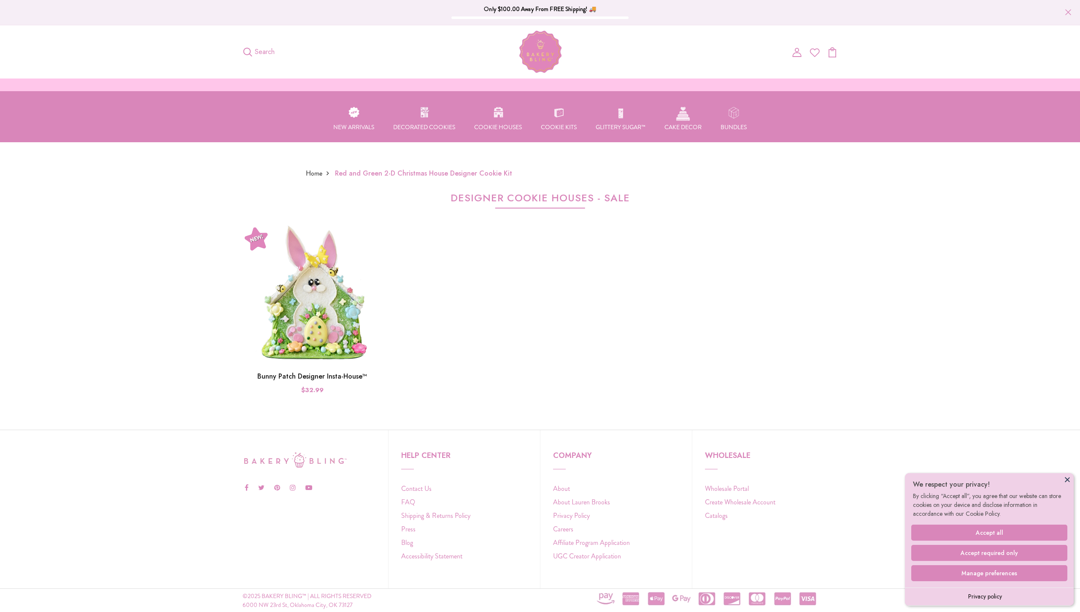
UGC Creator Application (587, 556)
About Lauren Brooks (581, 502)
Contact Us (416, 488)
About (561, 488)
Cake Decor (683, 127)
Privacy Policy (571, 515)
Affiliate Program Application (591, 542)
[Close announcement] (1068, 12)
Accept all (989, 532)
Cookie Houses (498, 127)
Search (265, 52)
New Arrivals (353, 127)
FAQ (408, 502)
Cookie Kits (559, 127)
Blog (407, 542)
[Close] (1067, 479)
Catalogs (716, 515)
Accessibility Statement (431, 556)
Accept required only (989, 553)
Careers (563, 529)
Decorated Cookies (424, 127)
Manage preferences (989, 573)
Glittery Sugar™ (620, 127)
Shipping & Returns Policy (435, 515)
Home (314, 173)
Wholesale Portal (727, 488)
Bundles (734, 127)
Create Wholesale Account (740, 502)
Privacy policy (985, 596)
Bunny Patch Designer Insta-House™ (312, 376)
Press (408, 529)
